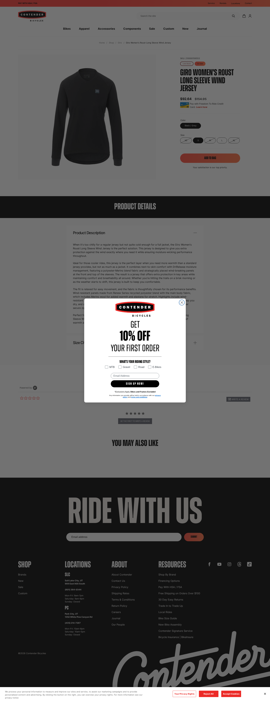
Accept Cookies (231, 693)
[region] (135, 694)
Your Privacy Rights (184, 693)
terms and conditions (139, 397)
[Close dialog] (182, 302)
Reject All (209, 693)
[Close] (265, 693)
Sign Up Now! (135, 383)
